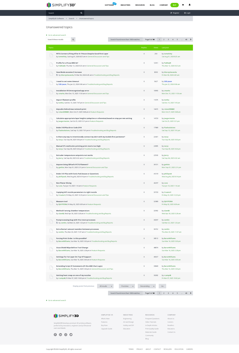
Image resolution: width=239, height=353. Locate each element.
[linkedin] (60, 336)
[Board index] (61, 4)
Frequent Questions (152, 319)
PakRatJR (62, 66)
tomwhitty (63, 56)
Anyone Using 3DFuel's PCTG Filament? (72, 164)
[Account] (189, 5)
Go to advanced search (57, 35)
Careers (170, 322)
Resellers (171, 325)
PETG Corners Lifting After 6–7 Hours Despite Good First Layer (82, 54)
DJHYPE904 (63, 204)
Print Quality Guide (152, 329)
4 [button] (172, 39)
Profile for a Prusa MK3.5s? (67, 63)
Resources (140, 5)
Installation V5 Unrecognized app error (72, 90)
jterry (61, 158)
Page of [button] (149, 39)
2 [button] (163, 39)
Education (126, 329)
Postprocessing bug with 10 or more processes (75, 220)
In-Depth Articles (151, 325)
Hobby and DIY (128, 325)
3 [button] (168, 39)
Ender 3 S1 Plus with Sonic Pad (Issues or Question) (77, 174)
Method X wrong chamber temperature (72, 211)
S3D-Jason (62, 84)
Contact (157, 349)
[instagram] (65, 336)
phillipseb (62, 176)
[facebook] (55, 336)
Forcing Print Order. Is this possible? (71, 238)
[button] (190, 39)
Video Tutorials (150, 322)
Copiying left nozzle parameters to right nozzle (76, 192)
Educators (171, 329)
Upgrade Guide (106, 329)
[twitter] (70, 336)
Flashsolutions (64, 130)
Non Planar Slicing (63, 183)
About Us (171, 319)
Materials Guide (150, 332)
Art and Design (128, 322)
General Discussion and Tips (98, 56)
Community (149, 335)
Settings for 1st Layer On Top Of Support (73, 257)
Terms (131, 349)
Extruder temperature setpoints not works (74, 155)
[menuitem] (187, 13)
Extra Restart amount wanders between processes (77, 229)
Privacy (140, 349)
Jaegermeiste (64, 121)
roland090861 (64, 112)
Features (104, 322)
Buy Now (104, 325)
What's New (105, 319)
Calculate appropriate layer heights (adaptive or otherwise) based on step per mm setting (94, 118)
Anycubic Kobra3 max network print (71, 109)
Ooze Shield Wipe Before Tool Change (72, 247)
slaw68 (61, 213)
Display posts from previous (90, 286)
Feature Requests (97, 112)
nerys (61, 140)
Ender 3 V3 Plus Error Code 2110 (69, 127)
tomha (61, 103)
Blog (152, 5)
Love (60, 186)
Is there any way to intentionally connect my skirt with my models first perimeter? (90, 137)
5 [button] (177, 39)
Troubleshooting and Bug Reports (107, 75)
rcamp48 (62, 278)
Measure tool (61, 201)
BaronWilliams (64, 241)
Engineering (127, 319)
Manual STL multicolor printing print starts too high (78, 146)
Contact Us (171, 332)
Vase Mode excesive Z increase (69, 72)
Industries (125, 5)
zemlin (63, 223)
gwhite (61, 167)
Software (110, 4)
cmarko (61, 93)
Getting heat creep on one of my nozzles (73, 275)
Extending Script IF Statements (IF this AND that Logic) (79, 266)
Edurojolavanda (67, 75)
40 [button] (186, 39)
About (148, 349)
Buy (174, 5)
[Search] (81, 13)
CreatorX (62, 195)
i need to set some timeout (67, 81)
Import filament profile (66, 100)
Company (164, 5)
